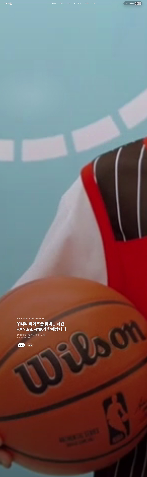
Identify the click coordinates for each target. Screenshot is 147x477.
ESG (69, 3)
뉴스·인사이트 (77, 3)
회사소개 (21, 345)
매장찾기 (132, 3)
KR (136, 3)
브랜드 (62, 3)
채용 (94, 3)
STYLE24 (127, 3)
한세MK (54, 3)
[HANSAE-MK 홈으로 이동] (8, 3)
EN (139, 3)
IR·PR (87, 3)
